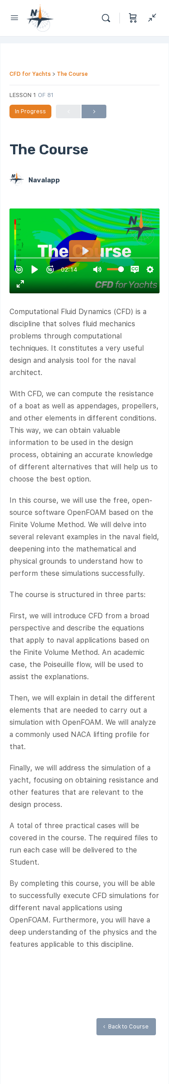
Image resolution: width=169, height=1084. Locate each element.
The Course (72, 74)
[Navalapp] (16, 180)
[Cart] (133, 18)
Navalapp (44, 180)
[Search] (108, 18)
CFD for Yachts (30, 74)
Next (94, 111)
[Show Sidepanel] (150, 18)
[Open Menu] (14, 17)
